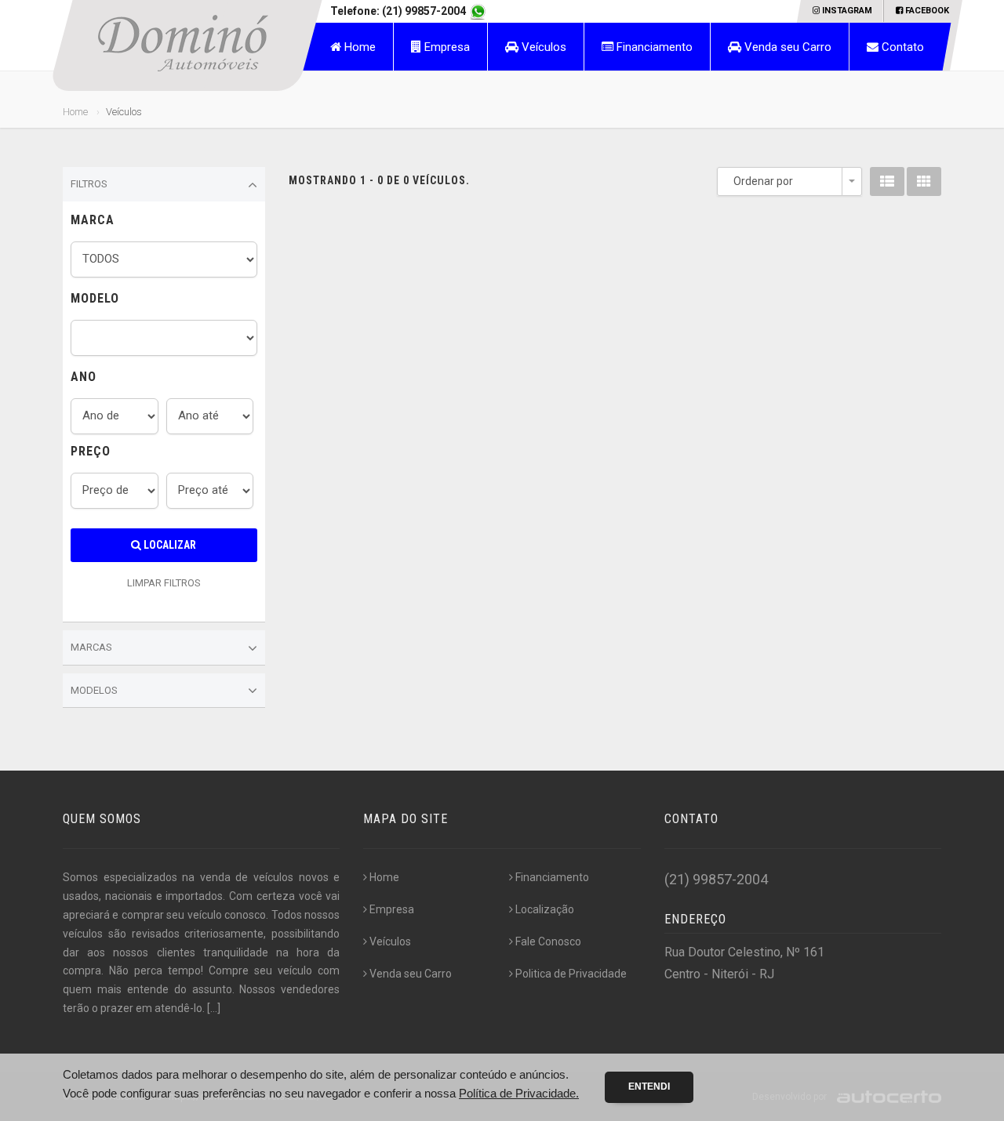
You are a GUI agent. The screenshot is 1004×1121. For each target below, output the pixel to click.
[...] (213, 1008)
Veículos (542, 47)
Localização (544, 909)
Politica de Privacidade (571, 973)
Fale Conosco (548, 941)
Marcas (91, 647)
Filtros (89, 184)
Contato (901, 47)
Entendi (649, 1086)
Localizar (168, 545)
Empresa (445, 47)
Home (358, 47)
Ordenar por (763, 181)
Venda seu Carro (786, 47)
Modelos (94, 690)
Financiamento (653, 47)
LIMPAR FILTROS (164, 583)
